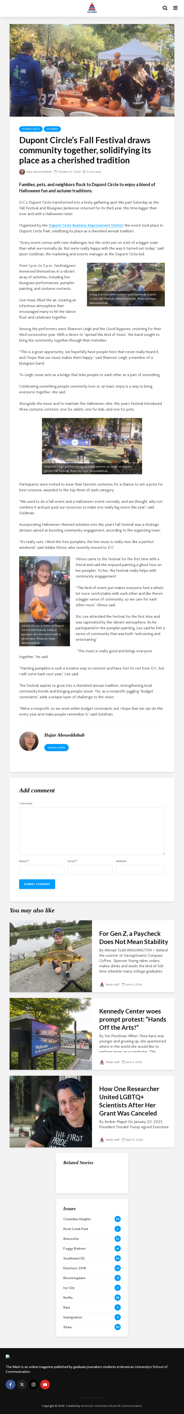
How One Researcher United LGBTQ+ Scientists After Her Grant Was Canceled (129, 1101)
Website (121, 861)
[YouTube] (45, 1384)
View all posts (56, 747)
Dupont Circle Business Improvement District (86, 225)
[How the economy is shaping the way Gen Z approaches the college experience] (72, 1177)
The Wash (52, 129)
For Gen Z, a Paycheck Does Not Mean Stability (133, 937)
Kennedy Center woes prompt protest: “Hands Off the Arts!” (132, 1019)
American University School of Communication (111, 1406)
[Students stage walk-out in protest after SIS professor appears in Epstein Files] (72, 1201)
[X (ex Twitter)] (22, 1384)
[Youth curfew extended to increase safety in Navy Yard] (72, 1225)
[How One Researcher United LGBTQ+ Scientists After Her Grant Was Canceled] (51, 1111)
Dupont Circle (31, 129)
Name (24, 861)
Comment (25, 803)
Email (72, 861)
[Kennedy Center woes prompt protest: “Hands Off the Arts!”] (51, 1033)
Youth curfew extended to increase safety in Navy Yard (102, 1226)
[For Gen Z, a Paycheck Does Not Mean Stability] (51, 956)
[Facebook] (10, 1384)
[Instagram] (33, 1384)
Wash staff (113, 984)
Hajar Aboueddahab (39, 171)
